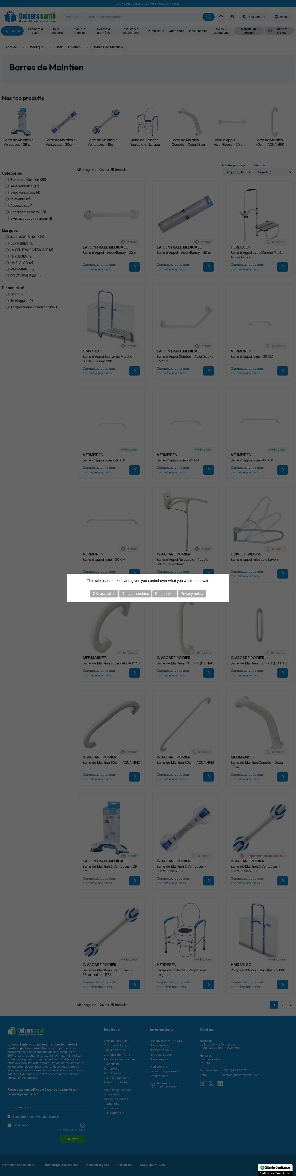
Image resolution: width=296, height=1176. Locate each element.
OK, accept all (104, 594)
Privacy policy (192, 594)
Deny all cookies (135, 594)
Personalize (165, 594)
